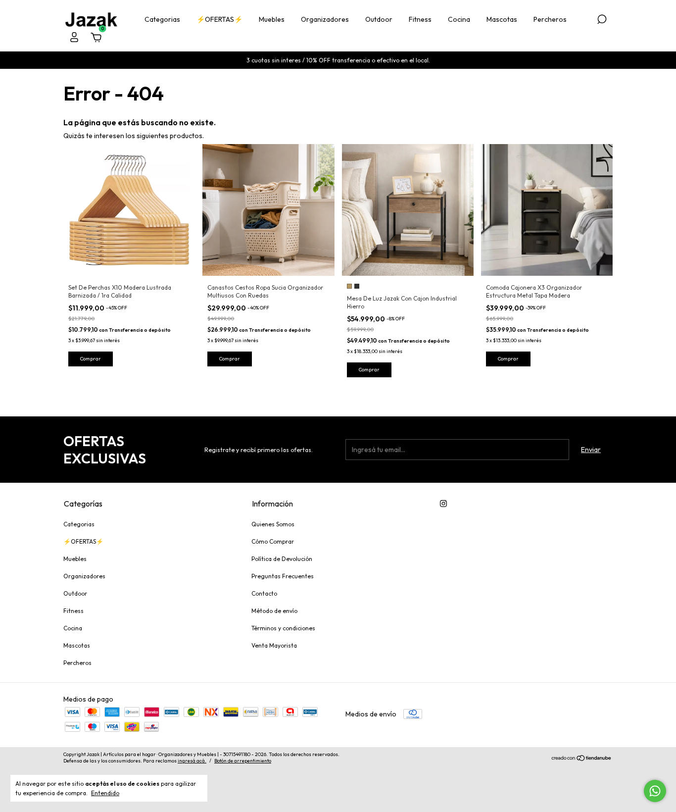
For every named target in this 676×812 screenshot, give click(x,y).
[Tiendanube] (582, 759)
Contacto (264, 593)
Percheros (550, 19)
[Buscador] (602, 20)
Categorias (162, 19)
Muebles (272, 19)
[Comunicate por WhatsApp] (655, 791)
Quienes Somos (272, 524)
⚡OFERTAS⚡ (219, 19)
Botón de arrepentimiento (242, 761)
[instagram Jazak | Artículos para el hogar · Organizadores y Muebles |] (443, 504)
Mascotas (501, 19)
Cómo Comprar (272, 541)
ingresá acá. (192, 761)
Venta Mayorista (274, 645)
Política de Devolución (281, 558)
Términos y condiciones (283, 628)
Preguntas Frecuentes (282, 576)
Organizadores (325, 19)
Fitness (420, 19)
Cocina (459, 19)
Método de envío (274, 610)
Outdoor (378, 19)
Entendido (105, 793)
